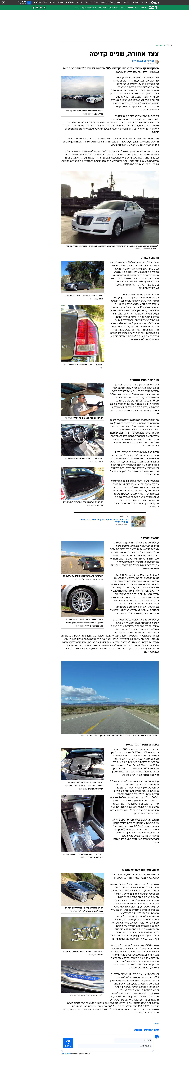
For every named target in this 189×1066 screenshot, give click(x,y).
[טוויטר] (37, 7)
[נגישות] (3, 2)
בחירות (127, 2)
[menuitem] (142, 2)
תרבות (118, 2)
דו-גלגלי (123, 8)
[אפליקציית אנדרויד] (44, 7)
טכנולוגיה (70, 2)
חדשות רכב (141, 8)
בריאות (88, 2)
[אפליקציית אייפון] (41, 7)
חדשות (144, 2)
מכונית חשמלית (90, 8)
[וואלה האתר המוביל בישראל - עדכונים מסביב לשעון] (154, 2)
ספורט (135, 2)
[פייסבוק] (33, 7)
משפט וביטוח (113, 8)
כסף (103, 2)
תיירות (79, 2)
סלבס (110, 2)
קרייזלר (156, 1023)
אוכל (96, 2)
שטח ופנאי (102, 8)
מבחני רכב (132, 8)
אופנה (60, 2)
